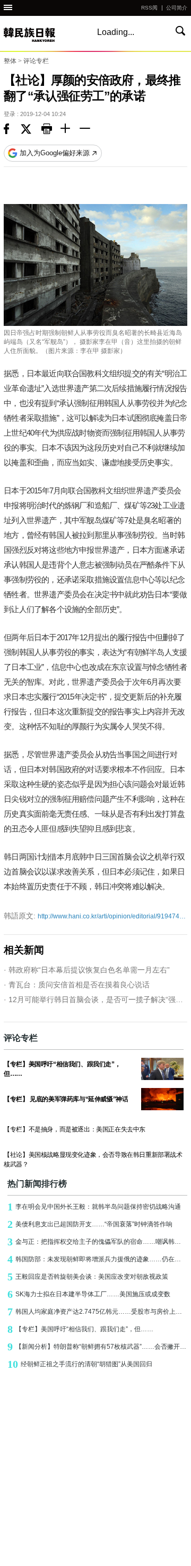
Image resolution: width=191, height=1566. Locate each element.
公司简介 (176, 8)
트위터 (31, 129)
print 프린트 (50, 129)
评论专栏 (36, 61)
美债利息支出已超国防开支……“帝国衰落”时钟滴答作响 (89, 1224)
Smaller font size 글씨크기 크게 (70, 129)
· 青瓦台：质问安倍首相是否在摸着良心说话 (77, 984)
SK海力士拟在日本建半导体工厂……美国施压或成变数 (88, 1294)
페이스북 (12, 129)
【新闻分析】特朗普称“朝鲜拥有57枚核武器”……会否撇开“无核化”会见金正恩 (97, 1346)
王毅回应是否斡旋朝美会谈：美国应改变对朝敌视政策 (87, 1276)
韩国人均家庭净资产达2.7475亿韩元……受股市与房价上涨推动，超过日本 (97, 1311)
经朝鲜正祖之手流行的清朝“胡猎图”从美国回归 (79, 1364)
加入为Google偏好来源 (55, 153)
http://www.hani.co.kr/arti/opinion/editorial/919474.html (95, 916)
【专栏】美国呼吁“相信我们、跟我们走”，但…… (80, 1329)
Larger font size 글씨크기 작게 (89, 129)
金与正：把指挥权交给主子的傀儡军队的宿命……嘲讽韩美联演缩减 (97, 1242)
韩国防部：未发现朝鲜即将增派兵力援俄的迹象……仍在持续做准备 (97, 1259)
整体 (10, 61)
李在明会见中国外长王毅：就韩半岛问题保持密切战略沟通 (94, 1207)
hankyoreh (41, 35)
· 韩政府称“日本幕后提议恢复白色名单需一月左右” (87, 970)
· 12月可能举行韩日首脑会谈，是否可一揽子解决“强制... (95, 999)
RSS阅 (149, 8)
